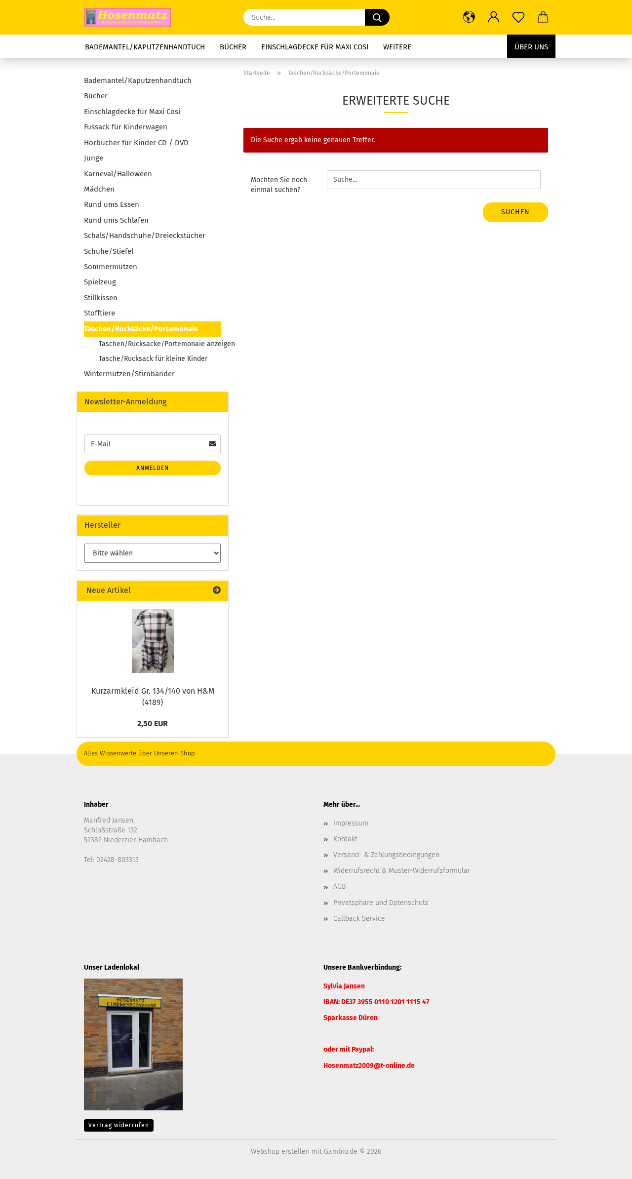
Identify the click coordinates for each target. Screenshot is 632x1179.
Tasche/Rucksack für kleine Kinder (153, 358)
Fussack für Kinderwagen (125, 126)
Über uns (531, 46)
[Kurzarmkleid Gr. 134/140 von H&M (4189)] (153, 641)
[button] (469, 17)
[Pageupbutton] (605, 1164)
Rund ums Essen (111, 204)
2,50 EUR (152, 723)
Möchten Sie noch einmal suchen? (279, 185)
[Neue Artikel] (217, 590)
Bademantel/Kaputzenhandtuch (145, 46)
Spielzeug (100, 281)
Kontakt (345, 839)
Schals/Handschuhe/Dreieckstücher (144, 235)
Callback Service (359, 918)
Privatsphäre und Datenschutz (380, 903)
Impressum (350, 823)
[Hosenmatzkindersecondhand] (131, 17)
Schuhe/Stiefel (108, 251)
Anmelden (152, 468)
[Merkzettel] (518, 17)
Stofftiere (99, 313)
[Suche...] (377, 17)
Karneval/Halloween (118, 173)
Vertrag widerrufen (118, 1125)
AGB (339, 886)
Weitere (397, 46)
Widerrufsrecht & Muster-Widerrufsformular (401, 870)
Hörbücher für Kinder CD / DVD (136, 142)
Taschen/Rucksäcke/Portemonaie (141, 328)
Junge (93, 158)
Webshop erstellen (280, 1151)
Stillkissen (101, 297)
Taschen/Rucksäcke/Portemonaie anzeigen (160, 344)
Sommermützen (110, 266)
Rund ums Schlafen (116, 220)
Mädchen (99, 189)
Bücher (233, 46)
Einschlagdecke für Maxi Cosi (314, 46)
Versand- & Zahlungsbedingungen (386, 855)
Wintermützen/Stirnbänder (129, 373)
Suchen (515, 212)
